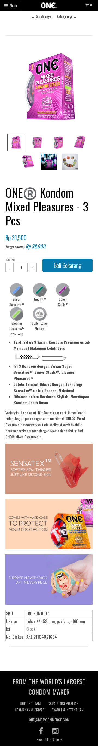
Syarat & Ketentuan (67, 710)
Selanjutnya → (66, 16)
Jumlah (10, 260)
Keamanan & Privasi (30, 710)
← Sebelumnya (41, 16)
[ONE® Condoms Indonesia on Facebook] (41, 731)
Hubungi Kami (30, 703)
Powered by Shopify (49, 739)
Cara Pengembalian (63, 703)
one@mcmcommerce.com (49, 719)
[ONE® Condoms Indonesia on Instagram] (55, 731)
